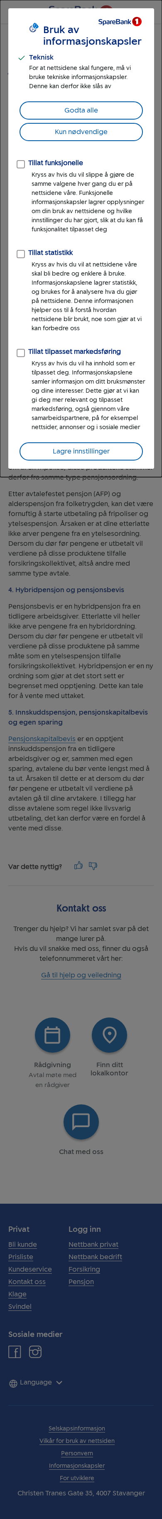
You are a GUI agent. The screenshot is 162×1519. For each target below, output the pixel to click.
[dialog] (81, 238)
